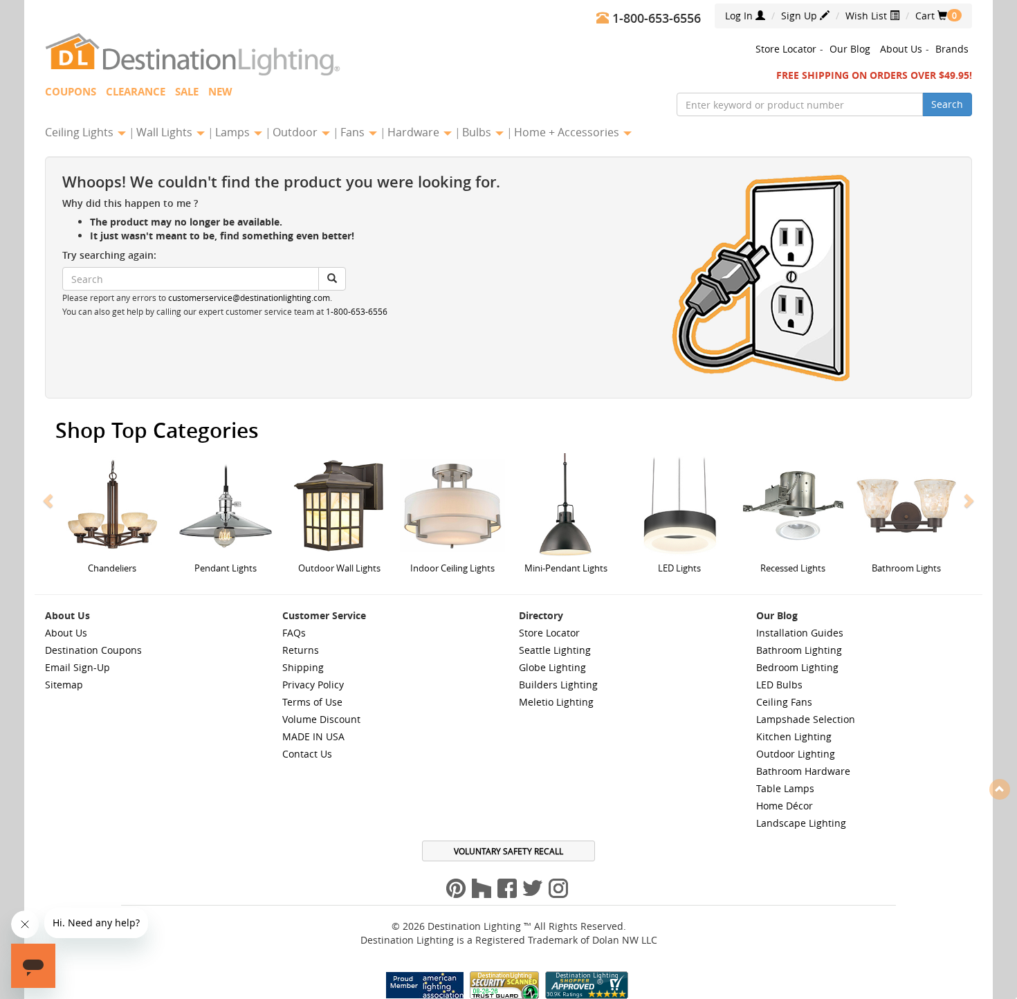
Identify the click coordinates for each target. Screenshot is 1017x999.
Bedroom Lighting (797, 667)
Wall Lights (165, 132)
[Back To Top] (999, 788)
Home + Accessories (568, 132)
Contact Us (307, 753)
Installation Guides (799, 632)
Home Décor (784, 805)
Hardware (414, 132)
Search (947, 104)
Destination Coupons (93, 650)
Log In (740, 15)
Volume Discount (321, 719)
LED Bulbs (779, 684)
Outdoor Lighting (795, 753)
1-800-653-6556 (356, 311)
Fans (353, 132)
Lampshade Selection (805, 719)
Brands (952, 48)
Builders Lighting (558, 684)
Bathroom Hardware (803, 771)
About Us (901, 48)
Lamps (234, 132)
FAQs (294, 632)
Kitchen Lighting (794, 736)
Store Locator (785, 48)
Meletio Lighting (556, 701)
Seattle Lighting (555, 650)
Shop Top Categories (157, 430)
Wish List (867, 15)
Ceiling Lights (80, 132)
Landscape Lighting (801, 823)
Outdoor (296, 132)
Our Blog (850, 48)
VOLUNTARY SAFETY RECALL (508, 850)
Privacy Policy (313, 684)
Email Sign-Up (77, 667)
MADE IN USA (313, 736)
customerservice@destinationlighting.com (249, 298)
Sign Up (800, 15)
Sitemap (64, 684)
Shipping (303, 667)
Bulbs (478, 132)
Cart (931, 15)
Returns (300, 650)
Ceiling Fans (784, 701)
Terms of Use (312, 701)
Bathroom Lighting (799, 650)
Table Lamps (785, 788)
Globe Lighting (552, 667)
